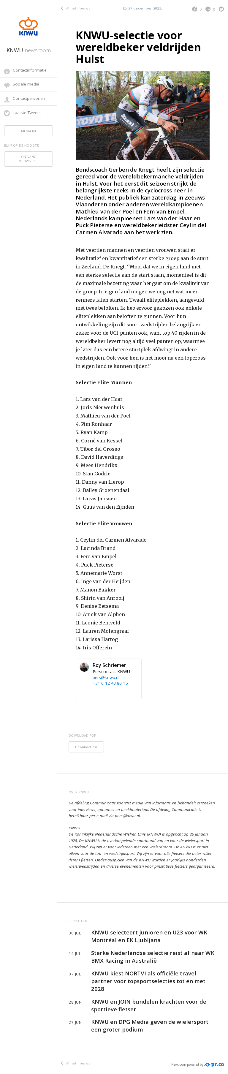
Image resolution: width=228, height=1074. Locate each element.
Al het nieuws (77, 8)
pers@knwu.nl (106, 677)
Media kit (28, 131)
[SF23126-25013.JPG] (143, 115)
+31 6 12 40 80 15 (110, 683)
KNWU (29, 50)
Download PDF (86, 747)
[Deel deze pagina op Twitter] (221, 9)
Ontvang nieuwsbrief (28, 159)
